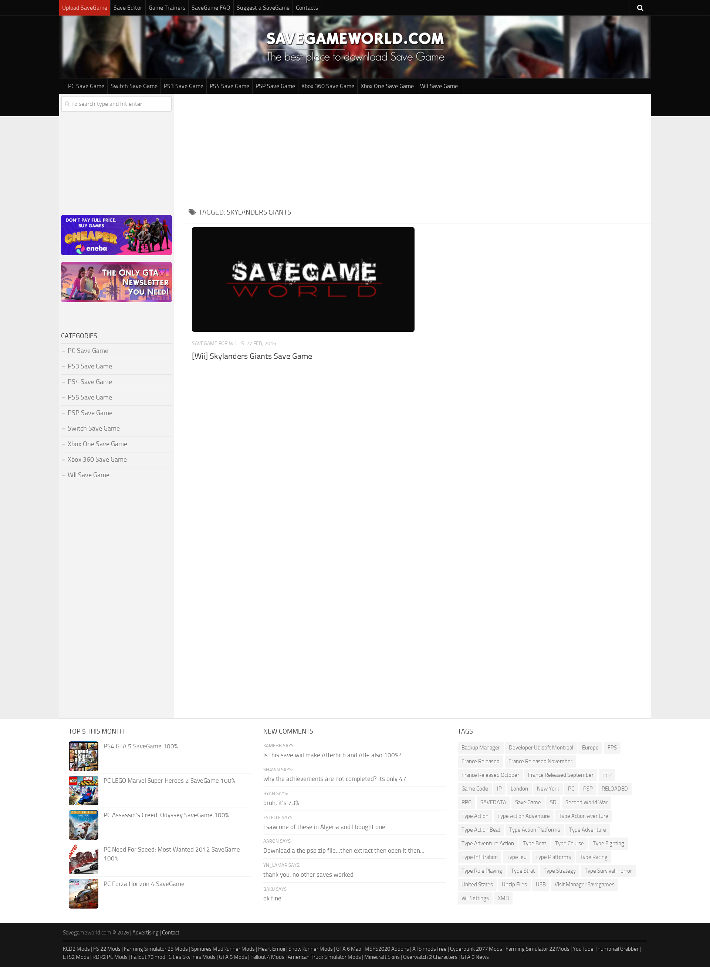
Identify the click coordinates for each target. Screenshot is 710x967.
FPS (612, 747)
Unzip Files (514, 884)
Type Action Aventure (583, 816)
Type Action (475, 816)
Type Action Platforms (534, 829)
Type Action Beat (481, 829)
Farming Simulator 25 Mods (156, 949)
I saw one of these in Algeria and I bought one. (325, 826)
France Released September (561, 775)
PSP (588, 788)
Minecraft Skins (382, 957)
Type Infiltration (480, 857)
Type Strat (523, 870)
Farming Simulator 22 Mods (537, 949)
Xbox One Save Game (387, 86)
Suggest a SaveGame (263, 7)
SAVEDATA (493, 802)
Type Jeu (517, 857)
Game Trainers (167, 7)
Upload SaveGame (84, 7)
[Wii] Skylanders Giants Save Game (252, 356)
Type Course (569, 843)
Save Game (528, 802)
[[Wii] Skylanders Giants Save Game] (303, 279)
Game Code (475, 788)
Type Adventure (587, 829)
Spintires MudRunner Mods (223, 949)
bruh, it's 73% (281, 802)
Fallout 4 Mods (267, 957)
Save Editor (128, 7)
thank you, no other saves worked (308, 874)
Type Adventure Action (488, 843)
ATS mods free (429, 949)
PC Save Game (86, 86)
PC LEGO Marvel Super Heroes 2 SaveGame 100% (169, 780)
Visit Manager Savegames (585, 884)
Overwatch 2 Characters (430, 957)
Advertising (145, 932)
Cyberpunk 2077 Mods (476, 949)
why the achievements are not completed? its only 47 (334, 778)
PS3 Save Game (183, 86)
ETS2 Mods (76, 957)
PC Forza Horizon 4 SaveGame (144, 883)
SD (553, 802)
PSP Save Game (275, 86)
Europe (590, 747)
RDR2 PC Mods (110, 957)
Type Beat (534, 843)
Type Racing (594, 857)
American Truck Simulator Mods (324, 957)
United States (477, 884)
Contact (170, 932)
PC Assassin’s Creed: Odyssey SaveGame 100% (166, 815)
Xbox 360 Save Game (327, 86)
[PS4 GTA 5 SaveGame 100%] (83, 756)
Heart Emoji (271, 949)
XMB (503, 898)
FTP (607, 775)
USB (541, 884)
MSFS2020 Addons (387, 949)
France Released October (490, 775)
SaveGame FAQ (211, 7)
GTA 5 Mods (233, 957)
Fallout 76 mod (148, 957)
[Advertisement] (418, 149)
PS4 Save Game (229, 86)
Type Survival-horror (608, 870)
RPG (466, 802)
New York (548, 788)
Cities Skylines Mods (192, 957)
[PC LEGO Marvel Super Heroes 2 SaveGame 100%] (83, 790)
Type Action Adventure (523, 816)
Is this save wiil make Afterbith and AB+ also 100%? (332, 755)
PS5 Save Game (90, 397)
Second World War (586, 802)
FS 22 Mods (107, 949)
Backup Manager (481, 747)
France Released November (540, 761)
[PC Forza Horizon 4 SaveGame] (83, 894)
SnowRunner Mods (310, 949)
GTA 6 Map (348, 949)
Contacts (307, 7)
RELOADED (615, 788)
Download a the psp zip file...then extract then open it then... (344, 850)
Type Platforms (553, 857)
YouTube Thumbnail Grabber (606, 949)
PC (571, 788)
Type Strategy (560, 870)
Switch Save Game (134, 86)
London (519, 788)
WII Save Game (439, 86)
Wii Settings (475, 898)
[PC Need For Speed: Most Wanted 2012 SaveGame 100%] (83, 859)
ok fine (272, 898)
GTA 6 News (475, 957)
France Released (481, 761)
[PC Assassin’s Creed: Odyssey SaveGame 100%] (83, 825)
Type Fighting (608, 843)
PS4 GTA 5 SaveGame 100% (141, 746)
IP (499, 788)
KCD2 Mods (76, 949)
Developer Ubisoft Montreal (541, 747)
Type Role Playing (482, 870)
